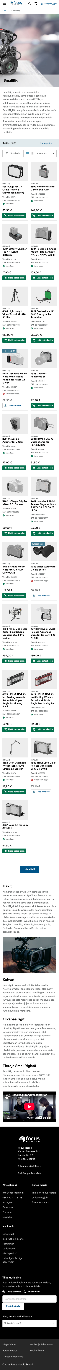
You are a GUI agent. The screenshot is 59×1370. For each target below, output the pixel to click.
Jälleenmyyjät (50, 3)
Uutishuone (8, 1248)
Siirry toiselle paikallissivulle (17, 1316)
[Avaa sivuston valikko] (6, 3)
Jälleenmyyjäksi (40, 1197)
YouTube (6, 1212)
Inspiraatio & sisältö (13, 1238)
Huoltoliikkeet (37, 1350)
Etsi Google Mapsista (29, 1173)
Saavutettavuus (40, 1202)
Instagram (7, 1202)
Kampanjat (8, 1243)
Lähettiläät (8, 1234)
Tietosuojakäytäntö (12, 1356)
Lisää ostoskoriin (16, 216)
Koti (4, 10)
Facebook (7, 1207)
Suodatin (15, 153)
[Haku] (29, 3)
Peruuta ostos (9, 1350)
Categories (46, 143)
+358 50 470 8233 (12, 1197)
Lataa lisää (29, 869)
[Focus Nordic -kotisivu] (16, 3)
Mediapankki (9, 1253)
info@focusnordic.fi (13, 1192)
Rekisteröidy (13, 1306)
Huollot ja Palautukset (41, 1344)
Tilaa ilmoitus (14, 406)
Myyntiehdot (9, 1344)
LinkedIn (7, 1217)
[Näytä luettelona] (32, 153)
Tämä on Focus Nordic (44, 1192)
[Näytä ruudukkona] (27, 153)
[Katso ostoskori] (35, 3)
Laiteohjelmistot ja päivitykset (12, 1260)
